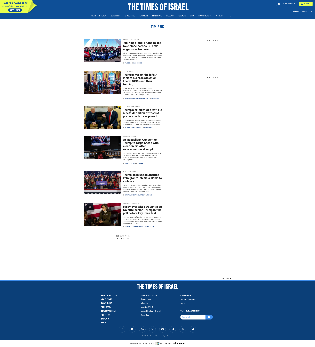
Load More (125, 236)
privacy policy (146, 299)
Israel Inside (130, 16)
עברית (311, 11)
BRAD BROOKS (137, 63)
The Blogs (170, 16)
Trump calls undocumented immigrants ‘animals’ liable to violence (142, 178)
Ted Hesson (155, 98)
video (103, 323)
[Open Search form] (230, 16)
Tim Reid (127, 63)
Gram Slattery (130, 163)
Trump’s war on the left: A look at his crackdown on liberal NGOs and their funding (140, 79)
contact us (145, 315)
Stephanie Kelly (136, 128)
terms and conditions (149, 295)
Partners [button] (219, 16)
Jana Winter (138, 98)
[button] (306, 4)
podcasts (105, 319)
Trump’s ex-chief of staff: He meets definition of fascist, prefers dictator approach (142, 113)
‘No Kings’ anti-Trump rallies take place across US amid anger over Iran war (142, 46)
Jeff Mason (148, 128)
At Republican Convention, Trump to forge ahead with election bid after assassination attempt (141, 144)
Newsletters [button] (203, 16)
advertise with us (147, 307)
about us (144, 303)
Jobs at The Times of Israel (151, 311)
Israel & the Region (98, 16)
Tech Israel (143, 16)
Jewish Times (115, 16)
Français (304, 11)
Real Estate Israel (108, 311)
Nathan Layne (129, 195)
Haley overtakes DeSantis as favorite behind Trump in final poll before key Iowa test (142, 210)
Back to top (225, 278)
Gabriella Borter (131, 227)
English (296, 11)
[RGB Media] (159, 343)
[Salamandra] (179, 343)
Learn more (15, 10)
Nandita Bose (129, 98)
